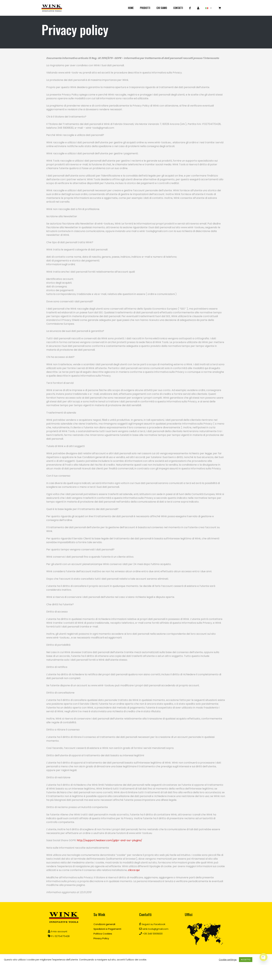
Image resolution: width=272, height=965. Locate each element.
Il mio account (58, 931)
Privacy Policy (101, 938)
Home (131, 8)
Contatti (178, 8)
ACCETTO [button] (245, 959)
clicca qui (133, 870)
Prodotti (145, 8)
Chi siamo (161, 8)
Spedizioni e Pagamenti (107, 929)
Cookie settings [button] (228, 959)
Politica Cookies (103, 933)
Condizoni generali (104, 924)
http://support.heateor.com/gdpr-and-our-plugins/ (109, 840)
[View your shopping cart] (219, 8)
